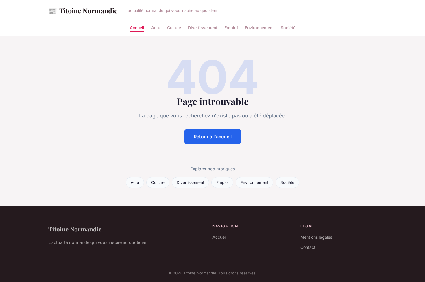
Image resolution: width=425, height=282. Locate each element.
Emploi (231, 27)
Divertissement (202, 27)
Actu (155, 27)
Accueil (137, 27)
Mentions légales (316, 237)
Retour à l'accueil (213, 136)
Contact (307, 247)
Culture (174, 27)
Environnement (259, 27)
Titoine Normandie (83, 10)
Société (288, 27)
